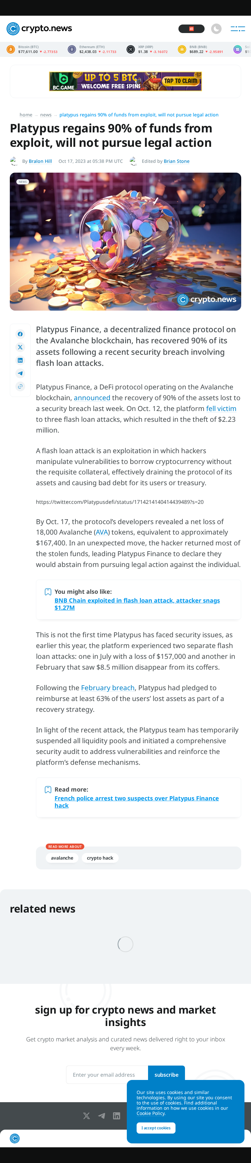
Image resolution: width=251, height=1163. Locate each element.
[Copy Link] (20, 386)
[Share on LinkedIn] (20, 360)
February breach (108, 687)
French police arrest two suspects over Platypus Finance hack (137, 801)
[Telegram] (103, 1116)
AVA (102, 532)
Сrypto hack (100, 858)
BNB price (201, 49)
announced (92, 397)
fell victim (221, 408)
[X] (88, 1116)
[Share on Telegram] (20, 373)
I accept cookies (156, 1128)
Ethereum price (92, 49)
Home (26, 114)
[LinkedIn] (118, 1116)
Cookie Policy (150, 1113)
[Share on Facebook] (20, 334)
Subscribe (166, 1074)
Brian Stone (177, 161)
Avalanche (62, 858)
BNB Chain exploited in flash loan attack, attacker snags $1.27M (137, 603)
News (46, 114)
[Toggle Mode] (216, 29)
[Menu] (238, 29)
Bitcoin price (32, 49)
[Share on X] (20, 347)
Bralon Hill (40, 161)
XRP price (147, 49)
